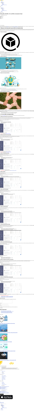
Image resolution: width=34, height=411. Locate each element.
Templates (3, 4)
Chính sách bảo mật (2, 402)
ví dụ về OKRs (4, 115)
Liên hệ (1, 11)
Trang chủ (2, 7)
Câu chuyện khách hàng (4, 10)
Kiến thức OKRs (2, 2)
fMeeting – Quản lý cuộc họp (2, 387)
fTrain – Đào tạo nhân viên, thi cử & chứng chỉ (4, 392)
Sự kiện (1, 5)
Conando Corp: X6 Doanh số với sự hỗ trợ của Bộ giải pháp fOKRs (7, 311)
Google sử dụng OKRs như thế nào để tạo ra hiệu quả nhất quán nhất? (8, 332)
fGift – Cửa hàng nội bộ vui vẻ (3, 391)
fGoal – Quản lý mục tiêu (2, 388)
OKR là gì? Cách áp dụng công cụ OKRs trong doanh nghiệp (6, 312)
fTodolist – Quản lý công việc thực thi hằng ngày (4, 386)
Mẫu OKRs (3, 3)
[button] (17, 385)
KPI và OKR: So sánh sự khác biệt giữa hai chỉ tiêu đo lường (7, 323)
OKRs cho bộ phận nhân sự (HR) (13, 170)
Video (2, 9)
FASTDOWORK (2, 385)
